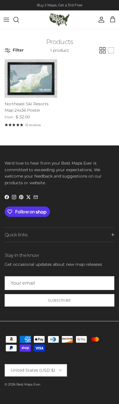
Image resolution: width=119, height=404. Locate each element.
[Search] (19, 19)
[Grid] (102, 50)
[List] (110, 50)
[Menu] (6, 19)
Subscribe (59, 300)
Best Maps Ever (28, 384)
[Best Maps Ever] (59, 19)
